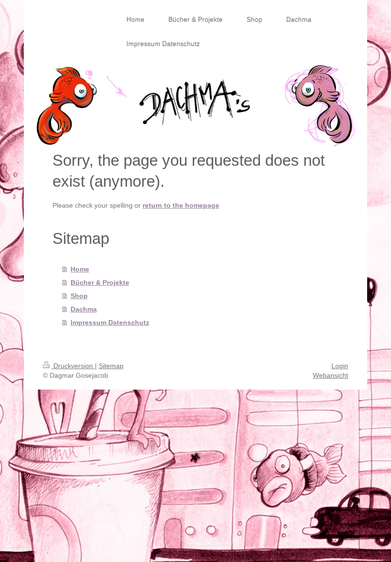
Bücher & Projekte (100, 282)
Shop (79, 296)
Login (339, 366)
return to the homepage (181, 205)
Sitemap (111, 366)
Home (80, 269)
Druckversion (73, 366)
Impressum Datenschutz (110, 322)
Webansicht (330, 375)
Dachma (84, 309)
